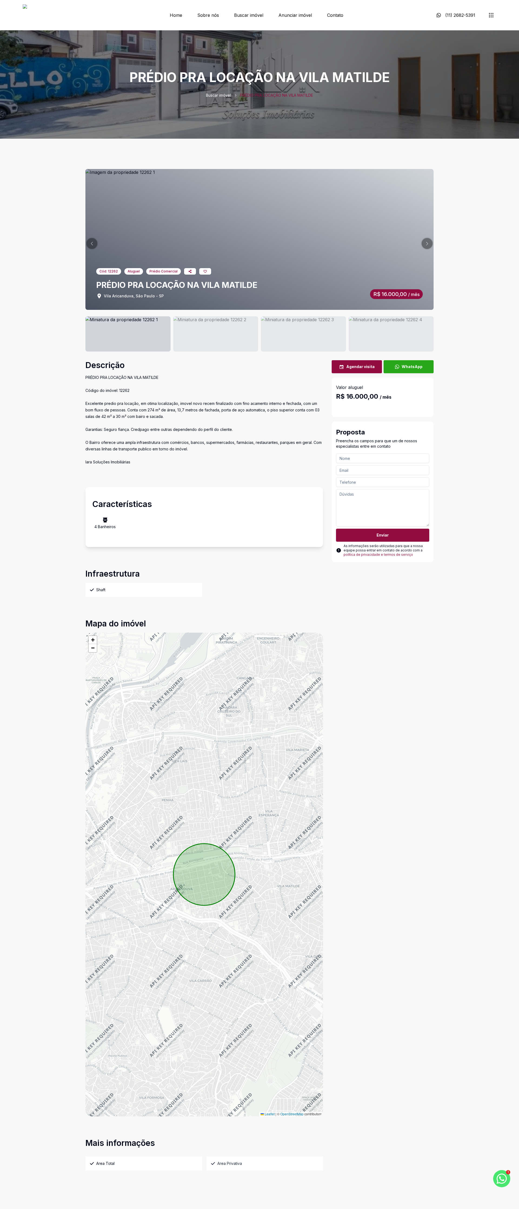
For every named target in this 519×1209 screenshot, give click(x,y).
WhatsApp (412, 366)
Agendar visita (360, 366)
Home (176, 15)
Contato (335, 15)
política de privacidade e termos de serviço (378, 554)
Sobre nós (208, 15)
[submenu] (491, 15)
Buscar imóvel (248, 15)
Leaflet (269, 1114)
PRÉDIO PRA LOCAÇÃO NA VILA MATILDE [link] (276, 95)
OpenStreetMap (292, 1114)
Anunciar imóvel (295, 15)
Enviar (383, 535)
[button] (91, 243)
